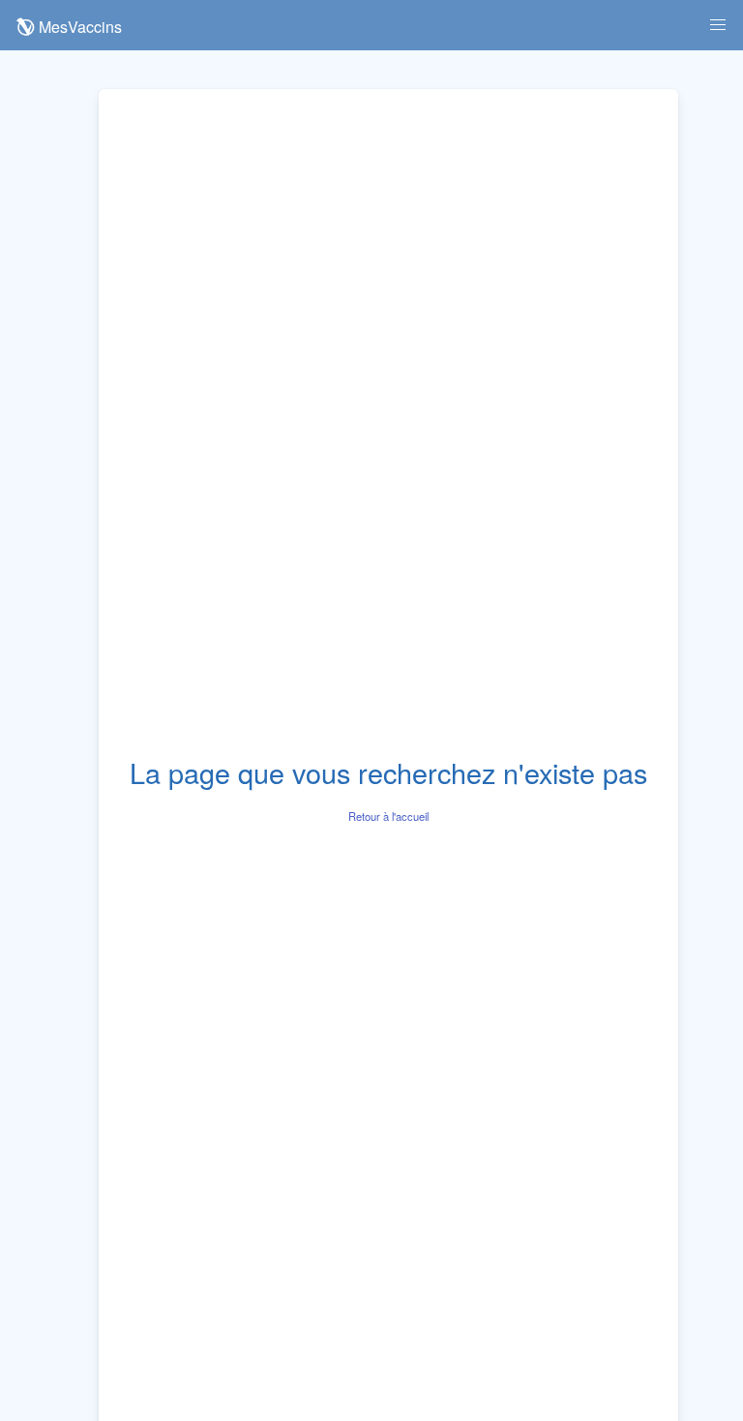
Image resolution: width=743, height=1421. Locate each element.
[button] (718, 25)
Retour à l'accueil (388, 816)
